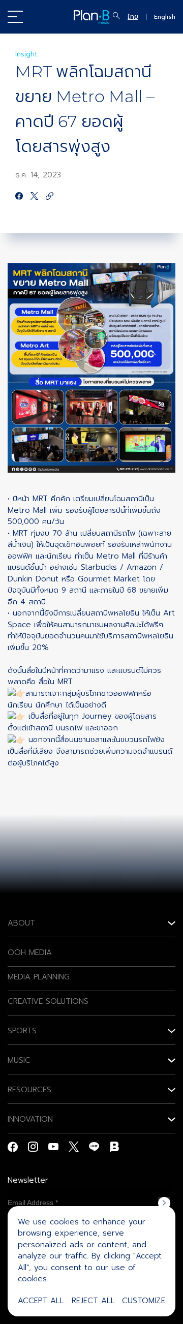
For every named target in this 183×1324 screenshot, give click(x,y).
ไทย (133, 16)
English (164, 16)
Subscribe (164, 1203)
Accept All (41, 1300)
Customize (143, 1300)
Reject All (93, 1300)
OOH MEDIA (30, 952)
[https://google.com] (49, 196)
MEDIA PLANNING (39, 976)
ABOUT (21, 923)
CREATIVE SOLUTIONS (48, 1001)
